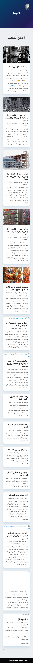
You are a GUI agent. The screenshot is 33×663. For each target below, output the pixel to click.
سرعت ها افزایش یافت (18, 67)
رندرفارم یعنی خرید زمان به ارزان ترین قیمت (17, 324)
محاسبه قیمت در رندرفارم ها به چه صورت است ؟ (17, 288)
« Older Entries (7, 650)
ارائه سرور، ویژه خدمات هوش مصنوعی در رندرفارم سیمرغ (17, 536)
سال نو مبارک (22, 619)
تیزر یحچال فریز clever (18, 449)
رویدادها (19, 70)
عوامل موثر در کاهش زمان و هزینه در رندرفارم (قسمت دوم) (16, 176)
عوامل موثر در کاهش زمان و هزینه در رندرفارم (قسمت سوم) (16, 118)
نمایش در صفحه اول (17, 124)
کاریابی (19, 592)
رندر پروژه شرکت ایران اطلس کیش (19, 398)
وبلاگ (10, 124)
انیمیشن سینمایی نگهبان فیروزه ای (17, 474)
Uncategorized (17, 542)
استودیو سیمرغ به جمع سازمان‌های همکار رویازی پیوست (17, 363)
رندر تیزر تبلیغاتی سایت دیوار (18, 426)
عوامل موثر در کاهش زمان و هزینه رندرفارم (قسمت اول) (17, 232)
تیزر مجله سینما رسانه (18, 495)
